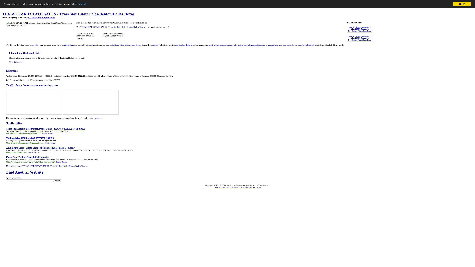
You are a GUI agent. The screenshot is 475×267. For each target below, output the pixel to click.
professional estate (117, 45)
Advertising (245, 187)
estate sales (34, 45)
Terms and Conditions (221, 187)
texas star (68, 45)
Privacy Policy (234, 187)
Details (44, 133)
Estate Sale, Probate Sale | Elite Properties (27, 157)
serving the (180, 45)
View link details (15, 62)
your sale (282, 45)
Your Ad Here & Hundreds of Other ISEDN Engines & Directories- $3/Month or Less (359, 29)
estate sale (89, 45)
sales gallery (238, 45)
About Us (253, 187)
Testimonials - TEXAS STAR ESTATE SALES (30, 138)
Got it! (462, 3)
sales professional (307, 45)
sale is (264, 45)
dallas (155, 45)
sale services (130, 45)
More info (82, 4)
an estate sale (273, 45)
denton (138, 45)
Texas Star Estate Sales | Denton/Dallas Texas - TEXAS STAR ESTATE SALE (45, 128)
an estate (290, 45)
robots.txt (99, 118)
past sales (247, 45)
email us (212, 45)
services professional (224, 45)
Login (259, 187)
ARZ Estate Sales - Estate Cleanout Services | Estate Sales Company (40, 147)
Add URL (17, 178)
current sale (256, 45)
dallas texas (190, 45)
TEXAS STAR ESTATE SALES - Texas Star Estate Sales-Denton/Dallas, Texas (112, 27)
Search (9, 178)
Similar (50, 133)
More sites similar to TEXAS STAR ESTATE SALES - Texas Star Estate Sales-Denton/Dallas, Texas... (46, 166)
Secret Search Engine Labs (41, 17)
